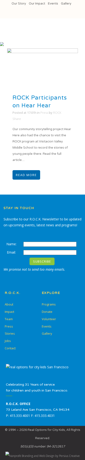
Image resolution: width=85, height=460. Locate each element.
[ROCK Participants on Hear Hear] (42, 68)
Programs (49, 304)
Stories (10, 333)
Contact (10, 348)
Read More (26, 175)
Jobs (8, 341)
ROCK (57, 112)
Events (53, 3)
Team (9, 319)
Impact (9, 312)
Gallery (66, 3)
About (9, 304)
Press (44, 112)
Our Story (19, 3)
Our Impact (37, 3)
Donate (47, 312)
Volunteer (49, 319)
